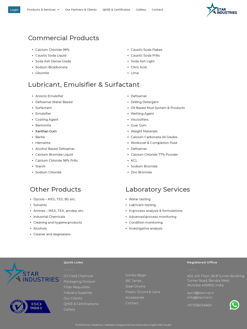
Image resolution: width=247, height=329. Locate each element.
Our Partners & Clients (81, 9)
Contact (157, 9)
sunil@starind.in (200, 293)
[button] (14, 9)
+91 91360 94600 (199, 305)
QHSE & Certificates (116, 9)
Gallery (141, 9)
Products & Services (41, 9)
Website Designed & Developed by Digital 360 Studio (138, 324)
